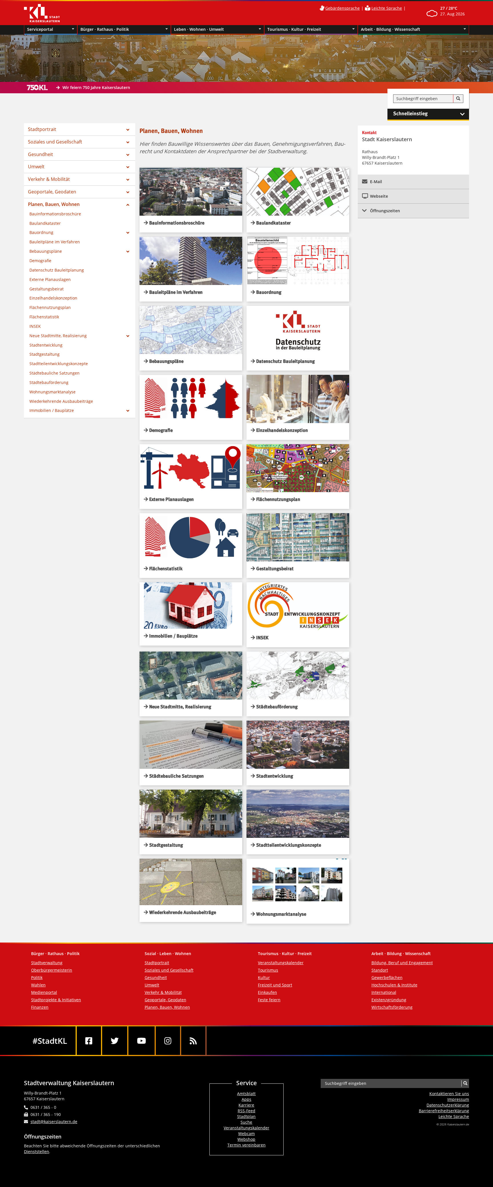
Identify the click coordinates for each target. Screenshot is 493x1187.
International (383, 992)
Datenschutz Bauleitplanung (56, 270)
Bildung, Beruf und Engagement (402, 962)
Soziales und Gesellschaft (55, 142)
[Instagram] (168, 1040)
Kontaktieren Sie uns (449, 1093)
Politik (37, 977)
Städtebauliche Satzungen (54, 373)
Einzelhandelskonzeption (53, 298)
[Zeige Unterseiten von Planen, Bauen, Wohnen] (128, 205)
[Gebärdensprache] (322, 8)
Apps (246, 1099)
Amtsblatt (246, 1093)
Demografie (40, 260)
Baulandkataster (45, 223)
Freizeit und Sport (275, 985)
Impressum (458, 1099)
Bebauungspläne (45, 251)
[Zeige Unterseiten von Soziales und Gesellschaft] (128, 142)
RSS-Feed (246, 1110)
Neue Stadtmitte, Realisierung (58, 335)
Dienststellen (36, 1151)
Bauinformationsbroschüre (55, 214)
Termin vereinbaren (246, 1145)
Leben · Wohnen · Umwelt (199, 29)
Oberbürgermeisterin (51, 970)
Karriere (246, 1105)
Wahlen (38, 985)
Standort (379, 970)
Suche (246, 1122)
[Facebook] (89, 1040)
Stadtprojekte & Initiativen (56, 999)
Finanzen (40, 1007)
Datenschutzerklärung (448, 1105)
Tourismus (268, 970)
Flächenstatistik (44, 317)
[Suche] (458, 99)
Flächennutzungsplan (50, 307)
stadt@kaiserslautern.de (54, 1121)
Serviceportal (40, 29)
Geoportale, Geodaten (52, 192)
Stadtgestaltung (44, 354)
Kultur (264, 977)
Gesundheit (40, 154)
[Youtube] (141, 1040)
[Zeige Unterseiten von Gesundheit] (128, 155)
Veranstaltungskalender (281, 962)
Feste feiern (269, 999)
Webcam (246, 1133)
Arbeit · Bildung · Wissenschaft (390, 29)
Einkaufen (267, 992)
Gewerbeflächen (387, 977)
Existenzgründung (388, 999)
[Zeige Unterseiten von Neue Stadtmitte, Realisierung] (128, 336)
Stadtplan (246, 1116)
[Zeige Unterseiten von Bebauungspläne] (128, 251)
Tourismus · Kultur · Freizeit (294, 29)
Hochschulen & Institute (394, 985)
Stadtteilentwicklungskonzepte (58, 363)
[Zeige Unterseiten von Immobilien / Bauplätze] (128, 410)
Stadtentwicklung (45, 345)
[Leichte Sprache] (367, 8)
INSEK (35, 326)
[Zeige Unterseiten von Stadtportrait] (128, 130)
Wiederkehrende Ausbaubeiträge (61, 401)
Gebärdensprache (342, 8)
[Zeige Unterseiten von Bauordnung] (128, 232)
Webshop (246, 1139)
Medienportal (44, 992)
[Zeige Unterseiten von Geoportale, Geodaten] (128, 192)
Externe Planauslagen (50, 279)
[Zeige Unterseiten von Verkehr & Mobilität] (128, 179)
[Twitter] (114, 1040)
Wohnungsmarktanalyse (52, 392)
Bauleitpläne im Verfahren (54, 241)
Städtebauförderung (48, 382)
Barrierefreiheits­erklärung (444, 1110)
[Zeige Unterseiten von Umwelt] (128, 167)
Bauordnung (41, 232)
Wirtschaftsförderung (392, 1007)
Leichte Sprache (386, 8)
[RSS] (193, 1040)
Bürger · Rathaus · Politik (104, 29)
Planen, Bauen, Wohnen (54, 204)
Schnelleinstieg (410, 114)
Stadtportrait (42, 129)
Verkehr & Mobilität (49, 179)
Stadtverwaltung (46, 962)
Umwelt (36, 166)
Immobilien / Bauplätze (51, 410)
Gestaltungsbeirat (46, 289)
